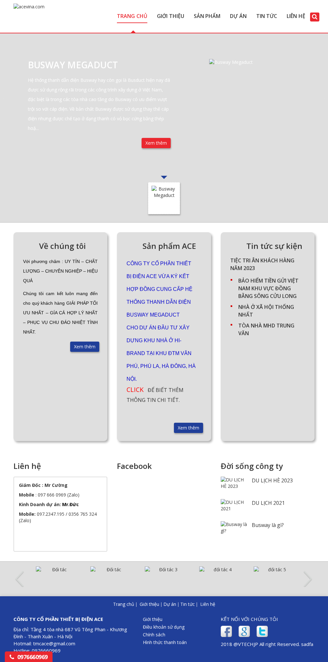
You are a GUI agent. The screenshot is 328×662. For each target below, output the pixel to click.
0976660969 (32, 657)
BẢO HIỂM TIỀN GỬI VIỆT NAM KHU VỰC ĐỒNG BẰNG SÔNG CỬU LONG (268, 288)
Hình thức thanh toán (165, 642)
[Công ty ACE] (29, 9)
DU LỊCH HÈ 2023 (272, 480)
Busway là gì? (268, 525)
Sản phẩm (207, 16)
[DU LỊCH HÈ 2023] (234, 485)
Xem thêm (156, 143)
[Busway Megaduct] (254, 104)
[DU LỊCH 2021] (234, 508)
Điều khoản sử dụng (163, 627)
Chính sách (154, 635)
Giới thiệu (170, 16)
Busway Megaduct (73, 65)
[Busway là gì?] (234, 530)
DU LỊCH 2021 (268, 502)
